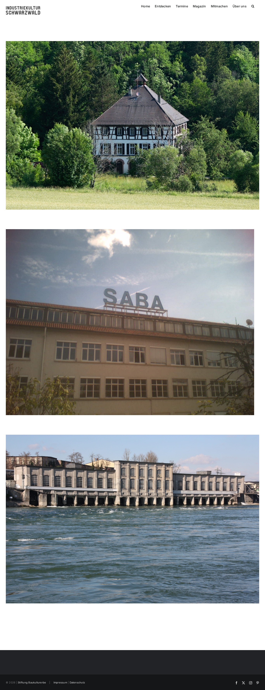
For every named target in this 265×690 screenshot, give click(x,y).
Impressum (60, 682)
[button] (252, 6)
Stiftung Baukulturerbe (32, 682)
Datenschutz (77, 682)
